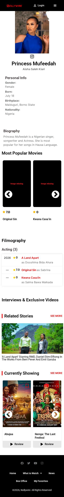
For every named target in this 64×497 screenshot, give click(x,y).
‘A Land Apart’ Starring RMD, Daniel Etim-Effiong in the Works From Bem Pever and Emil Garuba (32, 358)
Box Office (21, 481)
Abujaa (8, 434)
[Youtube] (35, 463)
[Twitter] (29, 463)
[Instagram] (42, 463)
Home (13, 473)
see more (56, 373)
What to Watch (31, 473)
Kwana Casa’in (42, 219)
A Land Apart (30, 257)
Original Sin (10, 219)
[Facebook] (22, 463)
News (52, 473)
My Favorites (41, 481)
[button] (55, 5)
